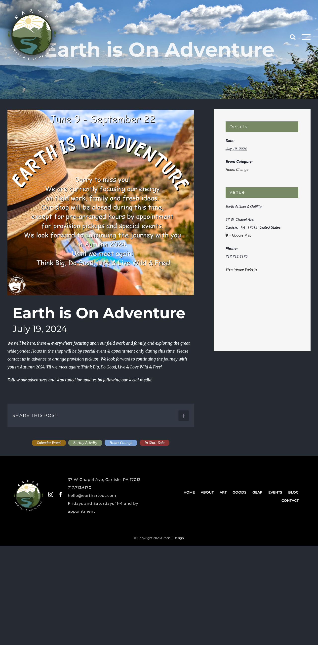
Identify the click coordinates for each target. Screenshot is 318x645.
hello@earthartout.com (92, 495)
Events (275, 492)
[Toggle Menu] (306, 37)
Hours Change (237, 169)
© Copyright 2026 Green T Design (159, 538)
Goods (239, 492)
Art (223, 492)
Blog (293, 492)
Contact (290, 500)
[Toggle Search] (292, 37)
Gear (257, 492)
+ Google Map (240, 235)
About (207, 492)
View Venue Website (241, 269)
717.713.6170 (79, 487)
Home (189, 492)
